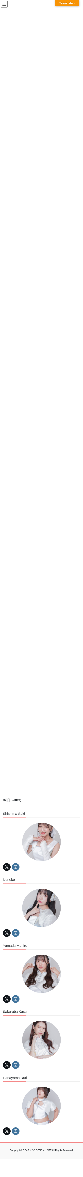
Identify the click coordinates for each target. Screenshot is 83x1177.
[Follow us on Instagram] (15, 867)
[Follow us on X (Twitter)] (7, 867)
